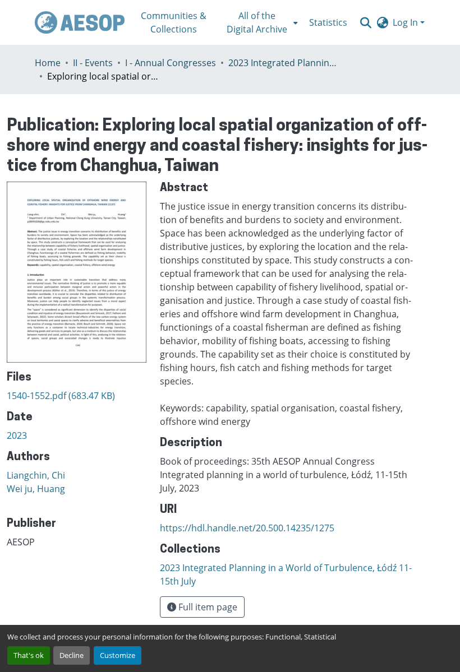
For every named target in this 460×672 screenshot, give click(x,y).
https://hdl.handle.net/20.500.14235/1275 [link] (247, 528)
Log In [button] (406, 22)
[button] (80, 22)
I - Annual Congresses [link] (170, 63)
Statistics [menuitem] (328, 22)
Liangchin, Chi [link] (36, 475)
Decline (71, 655)
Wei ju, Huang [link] (36, 489)
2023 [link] (17, 435)
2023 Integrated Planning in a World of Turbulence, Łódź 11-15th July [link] (284, 63)
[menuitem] (260, 22)
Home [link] (48, 63)
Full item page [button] (206, 607)
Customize (117, 655)
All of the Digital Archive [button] (257, 22)
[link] (76, 395)
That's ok (28, 655)
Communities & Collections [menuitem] (173, 22)
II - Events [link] (93, 63)
